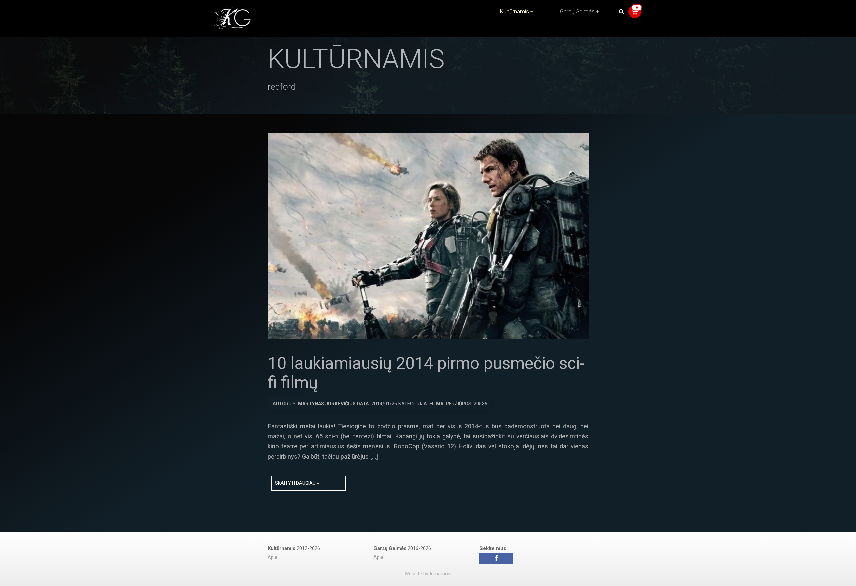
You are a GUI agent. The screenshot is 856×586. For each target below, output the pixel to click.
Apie (272, 557)
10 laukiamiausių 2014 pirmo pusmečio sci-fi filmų (426, 373)
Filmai (437, 404)
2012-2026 (294, 548)
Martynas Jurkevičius (327, 404)
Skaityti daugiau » (297, 483)
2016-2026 (402, 548)
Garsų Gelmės (577, 11)
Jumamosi (439, 574)
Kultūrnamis (514, 11)
